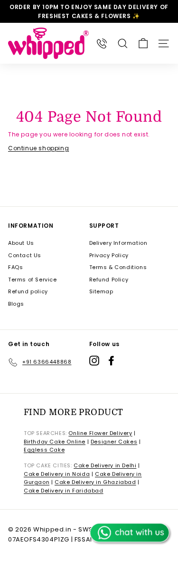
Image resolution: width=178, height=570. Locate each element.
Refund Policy (109, 279)
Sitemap (101, 291)
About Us (21, 243)
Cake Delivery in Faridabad (63, 490)
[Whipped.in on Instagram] (94, 361)
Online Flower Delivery (100, 433)
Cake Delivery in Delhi (105, 465)
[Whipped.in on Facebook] (111, 361)
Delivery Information (118, 243)
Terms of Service (32, 279)
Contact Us (24, 255)
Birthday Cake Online (54, 441)
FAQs (15, 267)
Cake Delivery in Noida (57, 474)
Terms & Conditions (118, 267)
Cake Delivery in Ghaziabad (95, 482)
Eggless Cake (44, 450)
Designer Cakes (114, 441)
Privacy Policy (109, 255)
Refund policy (28, 291)
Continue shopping (38, 148)
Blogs (16, 304)
